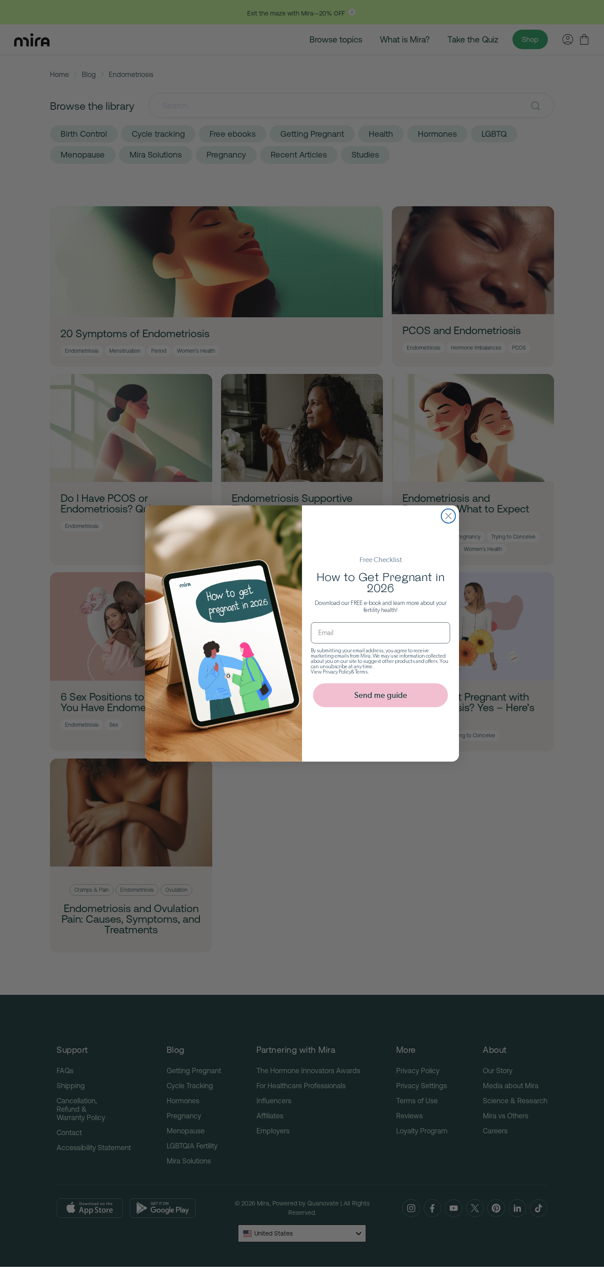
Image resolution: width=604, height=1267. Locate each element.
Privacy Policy (337, 671)
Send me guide (380, 695)
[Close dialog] (448, 516)
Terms (361, 671)
